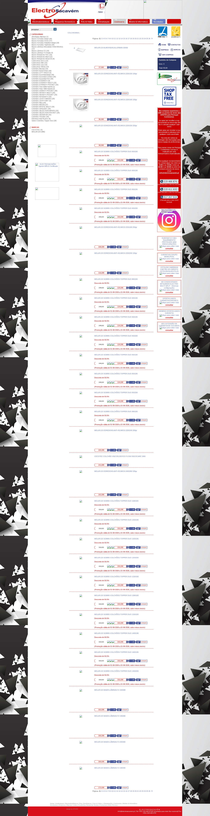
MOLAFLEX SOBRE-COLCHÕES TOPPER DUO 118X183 (116, 501)
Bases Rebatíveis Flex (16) (42, 55)
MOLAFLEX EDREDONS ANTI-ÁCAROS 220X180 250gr (115, 227)
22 (140, 39)
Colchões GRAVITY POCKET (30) (44, 91)
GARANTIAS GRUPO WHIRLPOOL (169, 256)
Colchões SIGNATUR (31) (41, 115)
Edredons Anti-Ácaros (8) (41, 119)
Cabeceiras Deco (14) (40, 61)
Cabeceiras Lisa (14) (39, 65)
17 (129, 39)
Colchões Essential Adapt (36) (43, 75)
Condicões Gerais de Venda (88, 805)
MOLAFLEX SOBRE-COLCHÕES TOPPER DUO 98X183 (116, 411)
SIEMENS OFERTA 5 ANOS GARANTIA (169, 312)
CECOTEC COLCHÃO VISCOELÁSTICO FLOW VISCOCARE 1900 (119, 456)
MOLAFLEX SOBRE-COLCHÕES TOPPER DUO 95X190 (116, 355)
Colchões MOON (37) (40, 105)
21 (138, 39)
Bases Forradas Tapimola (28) (43, 45)
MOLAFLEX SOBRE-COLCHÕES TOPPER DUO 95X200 (116, 392)
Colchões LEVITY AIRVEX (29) (43, 99)
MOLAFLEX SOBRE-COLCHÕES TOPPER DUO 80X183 (116, 151)
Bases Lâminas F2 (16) (40, 51)
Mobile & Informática (130, 803)
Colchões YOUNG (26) (40, 117)
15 (124, 39)
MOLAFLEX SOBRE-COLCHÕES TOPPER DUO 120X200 (116, 558)
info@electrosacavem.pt (126, 811)
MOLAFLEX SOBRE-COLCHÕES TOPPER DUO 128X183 (116, 595)
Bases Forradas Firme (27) (42, 41)
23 (142, 39)
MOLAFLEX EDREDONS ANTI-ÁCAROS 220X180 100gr (115, 100)
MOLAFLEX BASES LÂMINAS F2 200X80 (109, 742)
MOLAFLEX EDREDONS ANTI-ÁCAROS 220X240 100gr (115, 253)
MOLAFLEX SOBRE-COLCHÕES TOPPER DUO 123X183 (116, 576)
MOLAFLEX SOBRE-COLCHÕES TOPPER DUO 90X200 (116, 336)
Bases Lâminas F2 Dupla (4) (42, 53)
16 (126, 39)
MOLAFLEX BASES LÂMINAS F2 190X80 (109, 716)
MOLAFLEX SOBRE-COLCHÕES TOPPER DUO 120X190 (116, 520)
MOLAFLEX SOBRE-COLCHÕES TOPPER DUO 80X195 (116, 189)
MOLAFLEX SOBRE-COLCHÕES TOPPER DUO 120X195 (116, 539)
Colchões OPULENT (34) (41, 109)
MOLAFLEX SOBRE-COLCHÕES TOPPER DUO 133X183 (116, 614)
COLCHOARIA (73, 33)
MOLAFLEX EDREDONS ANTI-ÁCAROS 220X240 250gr (115, 430)
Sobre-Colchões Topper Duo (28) (44, 121)
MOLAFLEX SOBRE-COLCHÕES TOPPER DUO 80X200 (116, 208)
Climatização (107, 803)
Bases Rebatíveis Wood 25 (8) (43, 59)
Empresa (62, 805)
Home (52, 803)
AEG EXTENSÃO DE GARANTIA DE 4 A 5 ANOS (169, 325)
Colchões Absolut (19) (40, 69)
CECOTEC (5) (37, 130)
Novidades (54, 805)
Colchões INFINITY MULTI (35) (43, 93)
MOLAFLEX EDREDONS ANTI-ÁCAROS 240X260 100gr (115, 471)
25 (147, 39)
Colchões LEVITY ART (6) (41, 101)
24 (145, 39)
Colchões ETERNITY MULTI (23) (44, 83)
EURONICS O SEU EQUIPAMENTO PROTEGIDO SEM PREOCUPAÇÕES (169, 241)
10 (113, 39)
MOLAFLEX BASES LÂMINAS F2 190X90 (109, 768)
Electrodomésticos (71, 803)
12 (117, 39)
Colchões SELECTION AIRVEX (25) (45, 111)
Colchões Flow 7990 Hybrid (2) (43, 89)
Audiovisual (59, 803)
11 (115, 39)
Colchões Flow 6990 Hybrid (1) (43, 87)
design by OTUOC (72, 809)
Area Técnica (112, 805)
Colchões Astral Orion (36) (42, 71)
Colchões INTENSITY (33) (42, 97)
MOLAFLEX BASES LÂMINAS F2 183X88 (109, 690)
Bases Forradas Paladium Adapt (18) (45, 43)
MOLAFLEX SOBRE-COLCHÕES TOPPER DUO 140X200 (116, 671)
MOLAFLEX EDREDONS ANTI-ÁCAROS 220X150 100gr (115, 74)
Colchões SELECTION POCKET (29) (46, 113)
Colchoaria (117, 803)
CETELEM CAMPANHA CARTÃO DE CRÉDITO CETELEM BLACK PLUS (169, 269)
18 (131, 39)
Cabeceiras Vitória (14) (40, 67)
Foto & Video (97, 803)
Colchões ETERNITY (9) (41, 81)
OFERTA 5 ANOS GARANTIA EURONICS (169, 299)
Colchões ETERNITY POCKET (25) (45, 85)
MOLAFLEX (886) (38, 132)
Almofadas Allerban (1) (40, 37)
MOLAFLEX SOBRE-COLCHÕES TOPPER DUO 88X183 (116, 279)
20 (136, 39)
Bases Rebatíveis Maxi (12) (42, 57)
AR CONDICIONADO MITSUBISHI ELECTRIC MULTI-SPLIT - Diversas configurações (169, 285)
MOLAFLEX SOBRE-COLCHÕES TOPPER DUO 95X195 (116, 374)
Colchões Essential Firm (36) (42, 79)
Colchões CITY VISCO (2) (41, 73)
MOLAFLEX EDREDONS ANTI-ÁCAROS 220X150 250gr (115, 125)
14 (122, 39)
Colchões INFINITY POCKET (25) (44, 95)
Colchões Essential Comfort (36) (44, 77)
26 (149, 39)
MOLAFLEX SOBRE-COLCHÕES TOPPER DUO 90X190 (116, 298)
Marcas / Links (72, 805)
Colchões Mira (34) (39, 103)
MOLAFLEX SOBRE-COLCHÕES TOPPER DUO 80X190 (116, 170)
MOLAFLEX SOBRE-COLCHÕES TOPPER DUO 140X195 (116, 652)
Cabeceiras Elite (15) (39, 63)
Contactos (103, 805)
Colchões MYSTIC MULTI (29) (43, 107)
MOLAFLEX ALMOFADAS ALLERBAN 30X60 (111, 48)
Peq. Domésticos (85, 803)
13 (119, 39)
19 (133, 39)
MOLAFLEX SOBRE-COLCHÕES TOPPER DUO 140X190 (116, 633)
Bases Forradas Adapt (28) (42, 39)
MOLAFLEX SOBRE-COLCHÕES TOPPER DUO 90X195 (116, 317)
